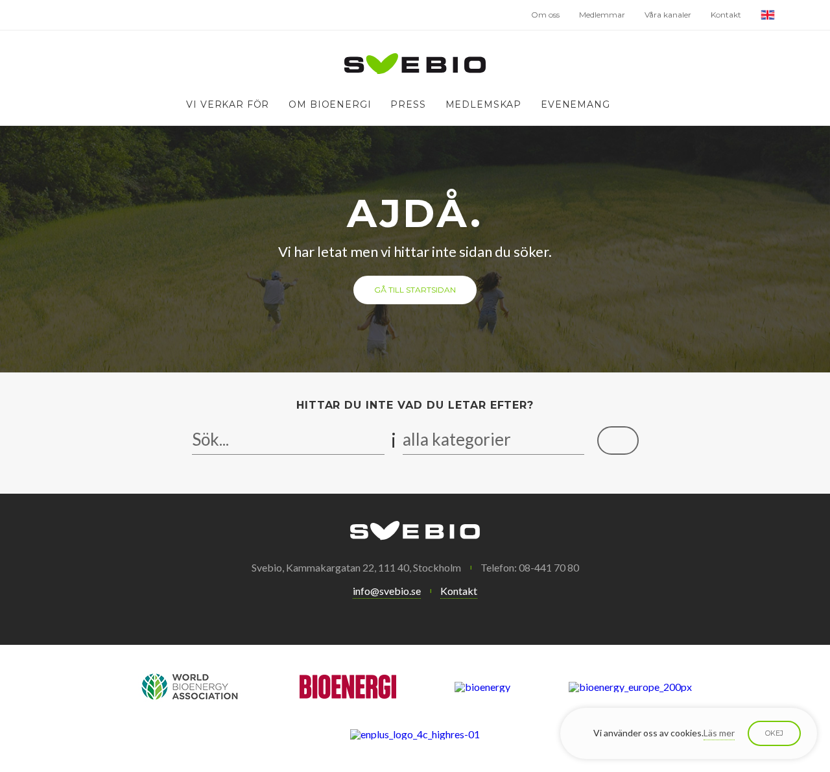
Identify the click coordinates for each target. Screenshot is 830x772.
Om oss (545, 14)
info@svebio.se (387, 591)
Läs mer (719, 732)
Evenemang (575, 104)
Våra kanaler (668, 14)
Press (407, 104)
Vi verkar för (227, 104)
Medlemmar (602, 14)
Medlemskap (483, 104)
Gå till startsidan (415, 290)
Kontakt (726, 14)
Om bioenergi (330, 104)
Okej (774, 733)
